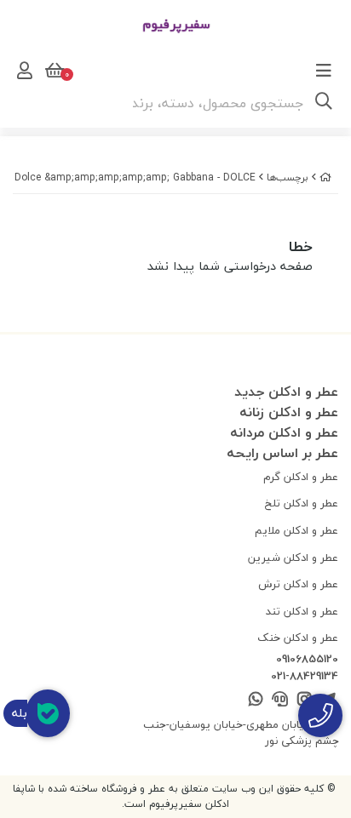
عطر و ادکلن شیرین (293, 557)
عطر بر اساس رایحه (282, 453)
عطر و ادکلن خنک (297, 637)
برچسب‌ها (287, 177)
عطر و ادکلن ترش (298, 584)
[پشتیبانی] (280, 700)
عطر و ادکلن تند (302, 611)
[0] (53, 70)
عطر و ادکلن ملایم (296, 530)
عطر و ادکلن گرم (300, 476)
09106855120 (307, 659)
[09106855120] (320, 715)
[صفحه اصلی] (325, 177)
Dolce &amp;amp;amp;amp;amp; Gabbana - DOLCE (135, 177)
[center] (323, 103)
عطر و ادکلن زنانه (288, 412)
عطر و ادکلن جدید (286, 391)
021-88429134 (304, 676)
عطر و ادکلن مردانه (284, 432)
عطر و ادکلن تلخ (301, 503)
